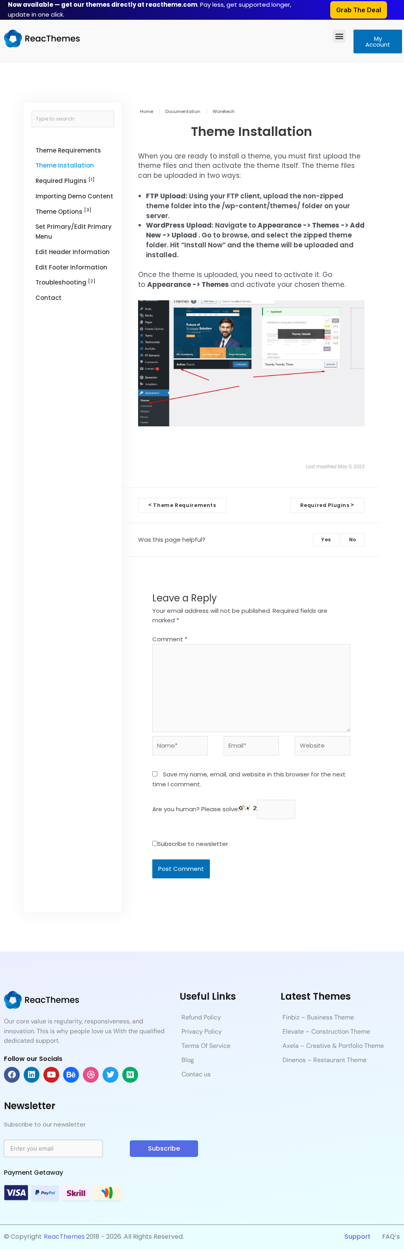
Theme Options (64, 211)
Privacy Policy (201, 1031)
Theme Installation (65, 165)
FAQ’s (391, 1236)
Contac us (196, 1074)
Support (357, 1236)
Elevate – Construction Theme (326, 1031)
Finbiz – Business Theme (318, 1017)
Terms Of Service (205, 1046)
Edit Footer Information (71, 267)
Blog (187, 1060)
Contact (49, 298)
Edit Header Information (73, 252)
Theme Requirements (68, 150)
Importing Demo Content (74, 196)
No (352, 539)
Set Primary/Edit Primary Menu (74, 231)
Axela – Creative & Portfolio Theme (333, 1046)
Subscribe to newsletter (192, 844)
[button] (339, 36)
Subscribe (164, 1148)
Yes (326, 539)
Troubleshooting (65, 282)
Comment (169, 639)
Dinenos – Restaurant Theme (324, 1060)
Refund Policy (201, 1017)
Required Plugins (65, 180)
